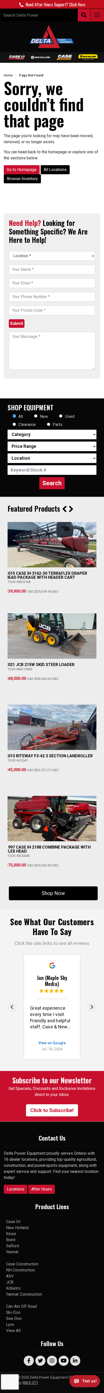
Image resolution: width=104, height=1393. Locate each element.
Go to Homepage (22, 169)
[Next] (91, 1007)
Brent (10, 1239)
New (44, 416)
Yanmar (12, 1252)
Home (8, 75)
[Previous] (12, 1007)
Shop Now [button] (53, 893)
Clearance (27, 424)
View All (13, 1330)
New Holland (17, 1227)
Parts (57, 424)
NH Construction (20, 1270)
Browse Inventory (22, 178)
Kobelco (13, 1288)
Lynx (10, 1324)
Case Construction (22, 1264)
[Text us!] (84, 1382)
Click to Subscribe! (52, 1110)
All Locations (55, 169)
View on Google (52, 1043)
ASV (10, 1276)
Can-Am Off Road (21, 1306)
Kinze (11, 1233)
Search (52, 483)
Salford (12, 1245)
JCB (9, 1282)
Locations (15, 1189)
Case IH (13, 1221)
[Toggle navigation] (97, 15)
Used (69, 416)
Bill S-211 (30, 1383)
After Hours (41, 1189)
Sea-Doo (14, 1318)
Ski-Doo (13, 1312)
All (20, 416)
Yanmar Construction (24, 1294)
